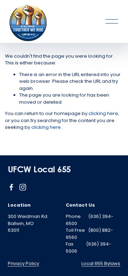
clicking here (103, 113)
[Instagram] (22, 187)
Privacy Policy (23, 263)
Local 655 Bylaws (100, 263)
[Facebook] (11, 187)
